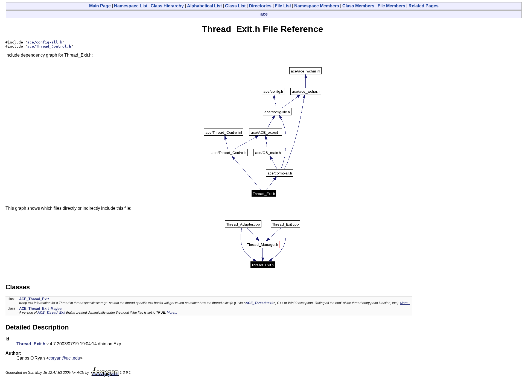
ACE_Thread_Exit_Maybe (40, 309)
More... (405, 303)
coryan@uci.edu (64, 358)
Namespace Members (316, 6)
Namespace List (130, 6)
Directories (260, 6)
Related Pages (424, 6)
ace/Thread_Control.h (49, 46)
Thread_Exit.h (30, 344)
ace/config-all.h (44, 42)
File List (283, 6)
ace (264, 14)
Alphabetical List (204, 6)
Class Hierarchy (167, 6)
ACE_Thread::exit (259, 303)
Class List (235, 6)
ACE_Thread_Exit (34, 299)
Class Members (358, 6)
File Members (391, 6)
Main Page (100, 6)
